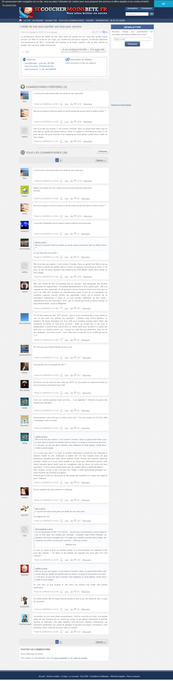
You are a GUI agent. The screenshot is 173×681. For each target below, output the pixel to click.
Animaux (54, 32)
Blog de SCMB (117, 20)
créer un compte (80, 658)
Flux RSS (84, 676)
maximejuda (24, 249)
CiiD (24, 536)
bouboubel (24, 606)
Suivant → (100, 160)
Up (71, 104)
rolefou (25, 137)
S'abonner (102, 151)
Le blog (64, 676)
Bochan (33, 32)
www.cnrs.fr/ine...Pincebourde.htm (39, 66)
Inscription (133, 8)
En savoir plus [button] (9, 5)
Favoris (90, 20)
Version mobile (52, 676)
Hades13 (25, 231)
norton (24, 292)
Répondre (88, 104)
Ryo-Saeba (24, 390)
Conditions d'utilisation (99, 676)
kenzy (24, 119)
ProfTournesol (25, 624)
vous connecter (60, 658)
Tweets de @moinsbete (121, 105)
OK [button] (163, 4)
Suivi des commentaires (71, 20)
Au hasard (37, 20)
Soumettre (51, 20)
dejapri (25, 196)
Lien (66, 104)
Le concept (73, 676)
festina (24, 497)
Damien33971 (25, 355)
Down (75, 104)
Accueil (42, 676)
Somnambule (25, 323)
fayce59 (24, 515)
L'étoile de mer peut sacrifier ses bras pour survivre (50, 26)
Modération (102, 20)
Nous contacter (133, 676)
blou (24, 101)
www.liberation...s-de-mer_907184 (39, 63)
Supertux (25, 575)
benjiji (24, 408)
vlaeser (24, 372)
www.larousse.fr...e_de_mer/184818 (40, 69)
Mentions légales (118, 676)
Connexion (147, 8)
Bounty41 (25, 425)
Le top (27, 20)
